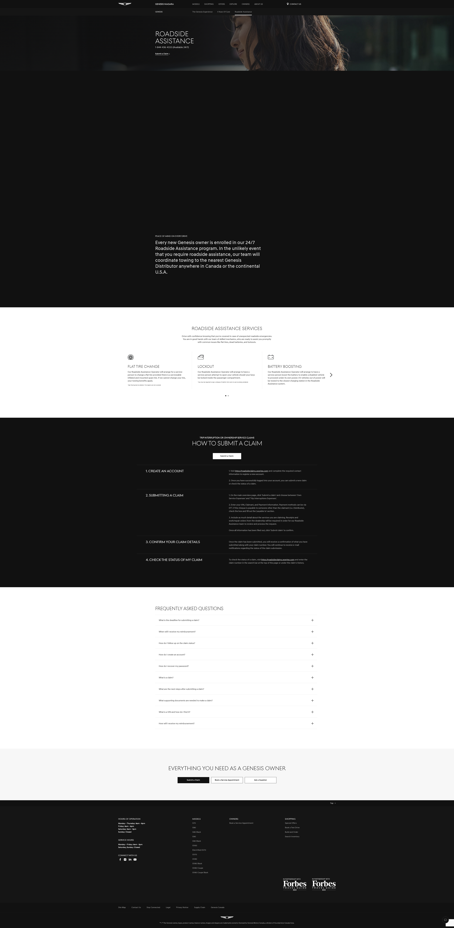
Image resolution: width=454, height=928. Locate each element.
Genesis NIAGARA (164, 4)
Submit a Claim (227, 456)
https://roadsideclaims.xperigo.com (251, 471)
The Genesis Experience (202, 12)
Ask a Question (260, 780)
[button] (331, 375)
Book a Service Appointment (227, 780)
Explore (233, 4)
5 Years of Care (223, 12)
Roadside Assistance (243, 12)
